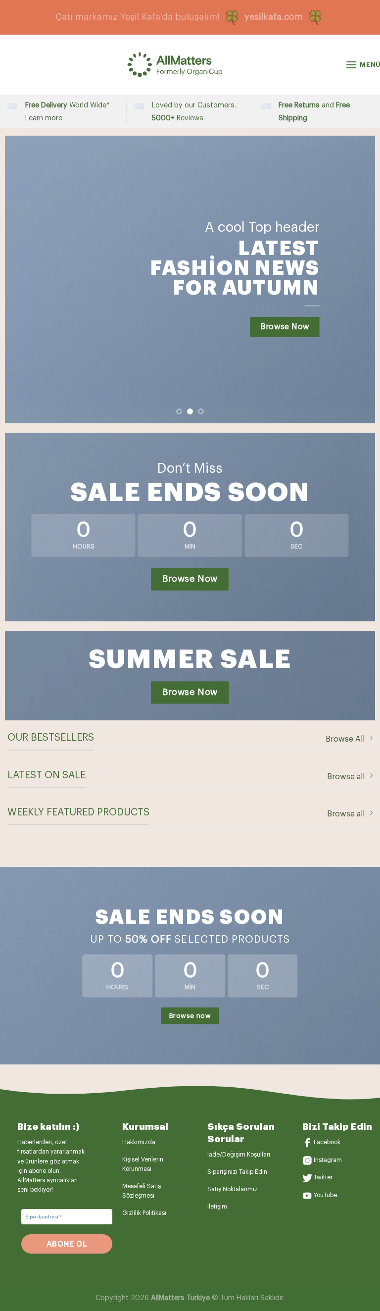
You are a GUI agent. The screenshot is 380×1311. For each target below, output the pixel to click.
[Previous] (25, 279)
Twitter (323, 1178)
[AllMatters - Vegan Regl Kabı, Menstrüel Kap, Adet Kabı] (190, 65)
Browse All (345, 739)
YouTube (325, 1195)
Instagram (328, 1160)
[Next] (355, 279)
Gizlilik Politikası (144, 1213)
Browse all (346, 777)
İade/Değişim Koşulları (238, 1155)
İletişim (217, 1207)
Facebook (327, 1142)
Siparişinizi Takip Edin (237, 1172)
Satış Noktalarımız (232, 1189)
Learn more (43, 118)
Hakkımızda (138, 1142)
